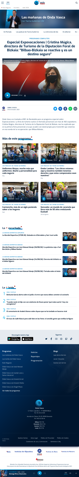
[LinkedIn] (60, 109)
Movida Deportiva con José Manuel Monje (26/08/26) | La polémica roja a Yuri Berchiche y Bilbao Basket (31, 248)
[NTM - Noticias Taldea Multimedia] (39, 452)
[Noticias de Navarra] (68, 451)
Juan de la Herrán (59, 355)
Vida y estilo (11, 292)
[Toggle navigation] (2, 2)
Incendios (16, 7)
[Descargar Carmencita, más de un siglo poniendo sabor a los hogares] (21, 199)
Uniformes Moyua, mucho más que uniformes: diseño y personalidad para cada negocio (19, 170)
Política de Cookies (63, 438)
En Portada (7, 32)
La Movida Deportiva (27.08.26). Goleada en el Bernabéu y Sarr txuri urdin (30, 235)
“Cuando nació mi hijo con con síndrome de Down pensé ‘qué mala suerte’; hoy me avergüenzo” (37, 303)
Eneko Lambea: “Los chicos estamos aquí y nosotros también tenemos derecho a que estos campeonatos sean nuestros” (58, 172)
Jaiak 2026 (25, 7)
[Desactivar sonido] (70, 473)
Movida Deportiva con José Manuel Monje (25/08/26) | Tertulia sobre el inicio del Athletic (31, 272)
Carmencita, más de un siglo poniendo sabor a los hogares (19, 208)
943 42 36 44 (41, 418)
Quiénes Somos (23, 438)
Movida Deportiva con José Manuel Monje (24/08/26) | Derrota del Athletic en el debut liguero (31, 260)
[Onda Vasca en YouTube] (56, 339)
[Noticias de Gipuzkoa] (23, 451)
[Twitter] (55, 109)
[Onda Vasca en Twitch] (66, 339)
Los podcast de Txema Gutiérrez (27, 32)
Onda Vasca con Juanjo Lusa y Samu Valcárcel (12, 374)
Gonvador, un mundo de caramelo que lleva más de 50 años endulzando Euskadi (58, 209)
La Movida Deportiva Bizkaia (12, 245)
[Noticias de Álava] (52, 451)
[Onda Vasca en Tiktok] (71, 339)
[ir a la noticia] (20, 153)
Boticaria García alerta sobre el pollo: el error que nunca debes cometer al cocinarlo (38, 295)
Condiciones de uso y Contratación (36, 442)
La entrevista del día (51, 32)
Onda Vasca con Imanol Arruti (13, 379)
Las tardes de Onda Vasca (11, 359)
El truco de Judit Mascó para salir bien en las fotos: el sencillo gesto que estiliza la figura (40, 319)
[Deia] (8, 451)
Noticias (34, 352)
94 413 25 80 (41, 413)
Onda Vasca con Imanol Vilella (13, 383)
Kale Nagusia (7, 363)
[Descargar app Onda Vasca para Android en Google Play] (14, 339)
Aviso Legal (34, 438)
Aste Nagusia (7, 7)
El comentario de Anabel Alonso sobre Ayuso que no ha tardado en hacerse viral (37, 311)
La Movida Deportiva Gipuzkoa (13, 233)
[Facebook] (65, 109)
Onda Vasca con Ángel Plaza (12, 387)
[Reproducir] (7, 95)
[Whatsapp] (70, 109)
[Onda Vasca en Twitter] (46, 339)
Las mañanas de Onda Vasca (12, 355)
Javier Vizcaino (58, 359)
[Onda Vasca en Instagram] (61, 339)
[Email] (75, 109)
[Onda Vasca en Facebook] (51, 339)
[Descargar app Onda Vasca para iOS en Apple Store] (27, 339)
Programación (36, 361)
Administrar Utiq (55, 442)
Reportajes (35, 356)
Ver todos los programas (11, 391)
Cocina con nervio (59, 363)
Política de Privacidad (47, 438)
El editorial (66, 32)
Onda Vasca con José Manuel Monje (12, 368)
